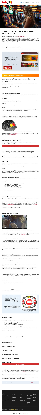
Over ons (34, 394)
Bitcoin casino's (14, 397)
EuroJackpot (13, 400)
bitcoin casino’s (36, 204)
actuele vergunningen (12, 134)
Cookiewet (34, 400)
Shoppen (37, 2)
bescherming (23, 234)
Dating (32, 2)
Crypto (26, 2)
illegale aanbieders (11, 204)
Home (17, 2)
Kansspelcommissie (13, 409)
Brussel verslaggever (21, 36)
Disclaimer (34, 397)
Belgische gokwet (29, 395)
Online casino (13, 394)
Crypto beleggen (22, 400)
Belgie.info (23, 371)
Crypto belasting (29, 398)
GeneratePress (25, 413)
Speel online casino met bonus (20, 364)
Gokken (21, 2)
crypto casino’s (16, 133)
